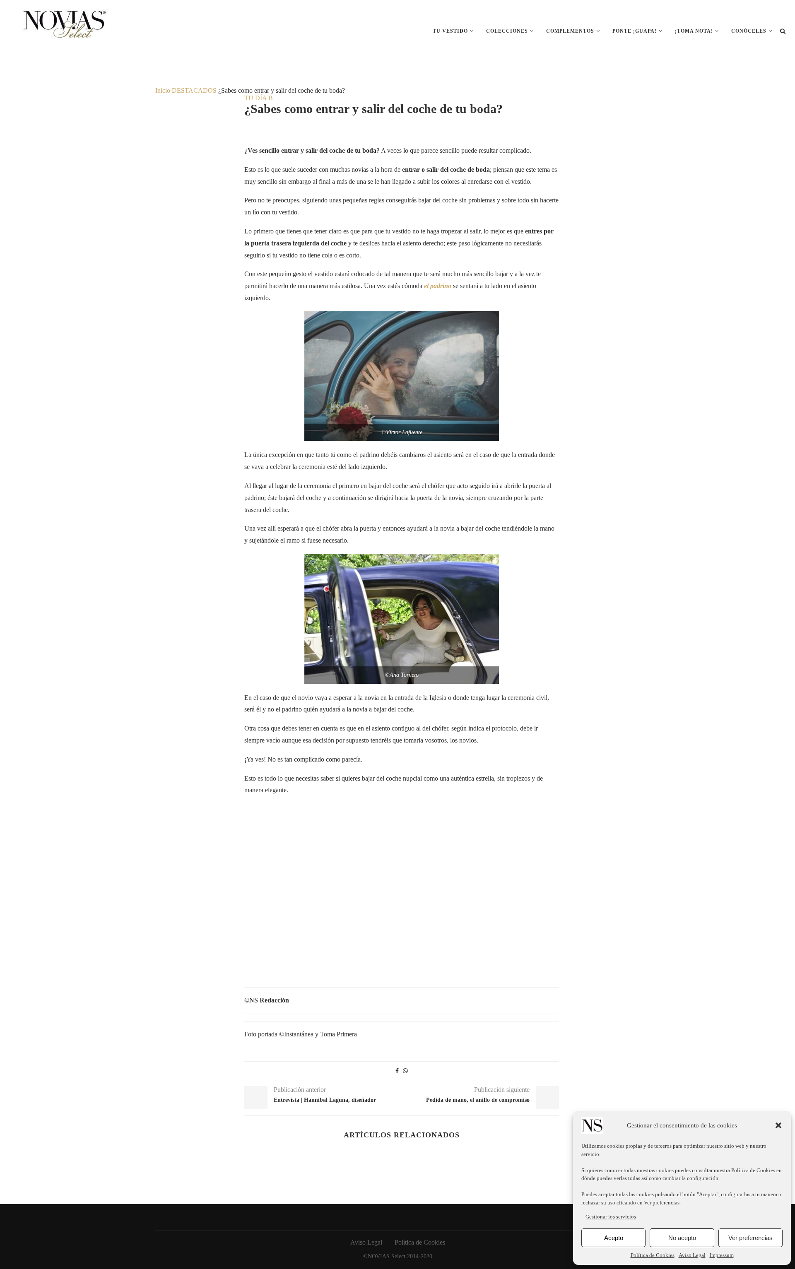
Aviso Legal (692, 1255)
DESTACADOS (194, 90)
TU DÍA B (258, 97)
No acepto (682, 1237)
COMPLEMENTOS (570, 31)
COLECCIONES (507, 31)
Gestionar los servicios (610, 1217)
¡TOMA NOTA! (694, 31)
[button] (778, 1125)
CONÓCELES (748, 31)
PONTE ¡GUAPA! (634, 31)
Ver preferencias (750, 1237)
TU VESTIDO (450, 31)
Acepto (613, 1237)
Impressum (722, 1255)
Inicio (162, 90)
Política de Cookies (753, 1170)
